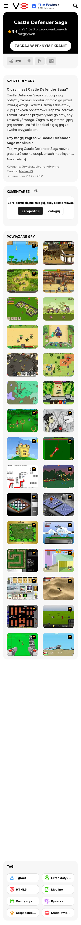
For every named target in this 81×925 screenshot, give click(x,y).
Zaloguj (54, 211)
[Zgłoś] (40, 61)
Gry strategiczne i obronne (40, 166)
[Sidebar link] (5, 6)
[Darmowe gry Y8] (20, 6)
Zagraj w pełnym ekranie (40, 46)
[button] (16, 159)
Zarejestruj (30, 211)
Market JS (26, 171)
